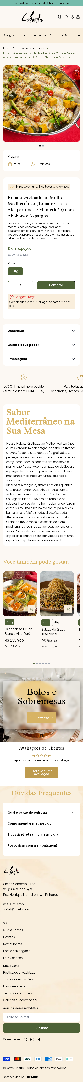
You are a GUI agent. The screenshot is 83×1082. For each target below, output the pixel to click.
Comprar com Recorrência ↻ (48, 35)
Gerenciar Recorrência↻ (20, 1000)
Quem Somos (13, 930)
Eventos (9, 937)
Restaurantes (12, 944)
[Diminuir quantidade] (12, 285)
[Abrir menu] (5, 17)
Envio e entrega (14, 986)
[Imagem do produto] (20, 593)
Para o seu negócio (16, 951)
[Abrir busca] (66, 17)
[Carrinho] (32, 17)
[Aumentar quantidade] (29, 285)
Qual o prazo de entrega (27, 812)
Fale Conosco (13, 958)
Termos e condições (17, 993)
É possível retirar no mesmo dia (33, 834)
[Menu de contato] (59, 17)
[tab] (34, 663)
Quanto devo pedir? (23, 345)
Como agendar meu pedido (30, 823)
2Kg (15, 271)
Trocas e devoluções (18, 979)
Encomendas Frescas (30, 48)
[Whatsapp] (25, 1039)
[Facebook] (39, 1039)
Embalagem (17, 359)
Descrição (16, 331)
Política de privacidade (19, 972)
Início (6, 48)
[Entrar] (73, 17)
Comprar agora (41, 717)
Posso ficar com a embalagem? (33, 845)
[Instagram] (32, 1039)
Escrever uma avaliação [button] (41, 772)
